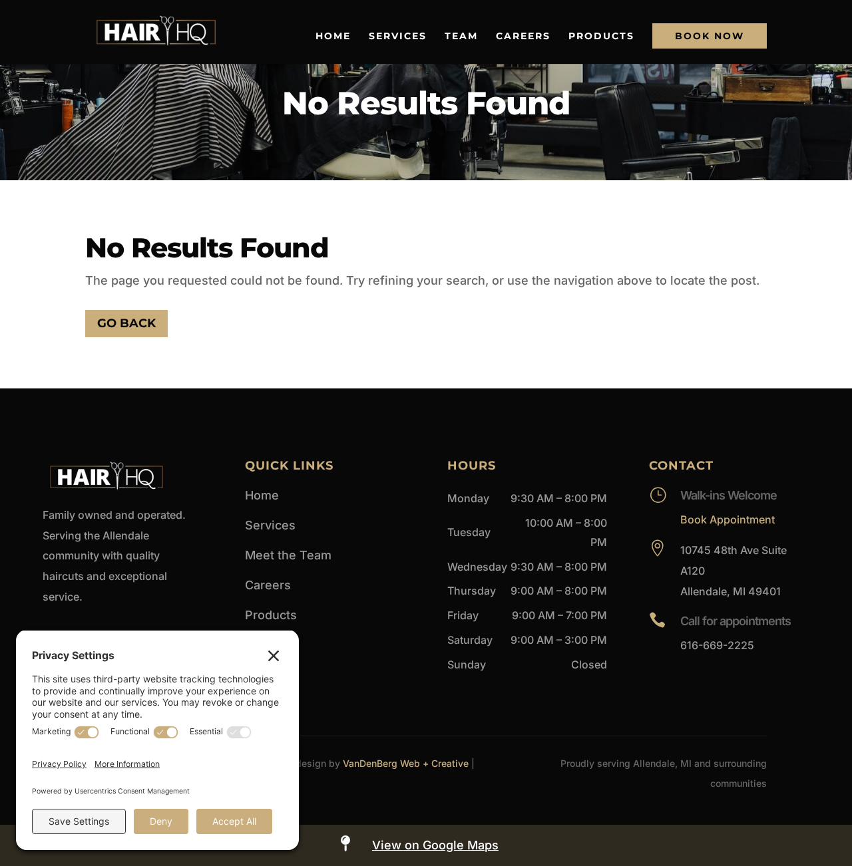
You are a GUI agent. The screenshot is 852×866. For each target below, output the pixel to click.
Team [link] (461, 36)
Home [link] (333, 36)
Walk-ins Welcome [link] (728, 495)
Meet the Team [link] (288, 555)
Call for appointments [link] (735, 621)
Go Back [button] (126, 323)
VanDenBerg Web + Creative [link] (406, 763)
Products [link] (601, 36)
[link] (156, 31)
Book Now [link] (709, 36)
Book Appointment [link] (727, 519)
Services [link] (398, 36)
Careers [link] (523, 36)
